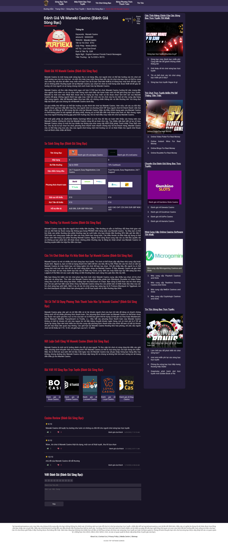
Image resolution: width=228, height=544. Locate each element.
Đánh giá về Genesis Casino (162, 207)
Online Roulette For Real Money (164, 153)
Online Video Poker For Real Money (165, 137)
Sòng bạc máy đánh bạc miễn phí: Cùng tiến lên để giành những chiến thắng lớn (165, 61)
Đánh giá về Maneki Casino (117, 9)
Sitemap (134, 536)
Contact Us (103, 536)
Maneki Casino (90, 40)
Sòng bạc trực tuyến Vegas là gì (164, 82)
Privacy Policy (113, 536)
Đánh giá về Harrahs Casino (162, 221)
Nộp (54, 504)
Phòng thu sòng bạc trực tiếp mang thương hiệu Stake (165, 365)
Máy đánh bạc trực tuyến (82, 3)
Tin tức (140, 3)
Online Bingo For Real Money (163, 148)
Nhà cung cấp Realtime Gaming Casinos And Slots (165, 284)
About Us (93, 536)
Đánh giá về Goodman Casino (163, 212)
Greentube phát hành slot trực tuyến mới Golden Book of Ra (165, 372)
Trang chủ (59, 9)
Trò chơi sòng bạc (103, 3)
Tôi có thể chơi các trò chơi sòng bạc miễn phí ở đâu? (165, 76)
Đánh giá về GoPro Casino (162, 217)
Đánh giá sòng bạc (95, 9)
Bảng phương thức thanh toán (124, 3)
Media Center (125, 536)
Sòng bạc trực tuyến (61, 3)
